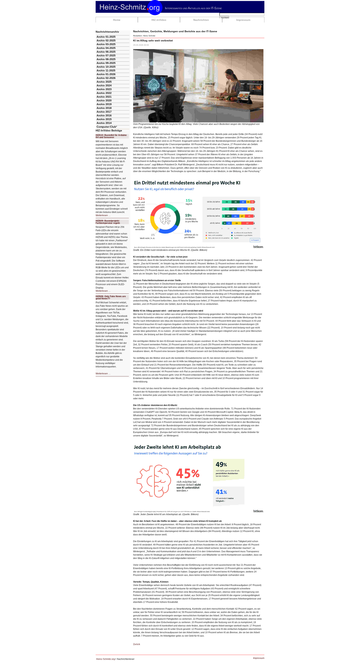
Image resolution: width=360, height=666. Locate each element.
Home (116, 19)
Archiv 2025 (104, 81)
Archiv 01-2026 (106, 74)
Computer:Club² (107, 126)
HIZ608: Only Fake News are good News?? (111, 297)
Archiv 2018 (104, 107)
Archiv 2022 (104, 92)
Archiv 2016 (104, 115)
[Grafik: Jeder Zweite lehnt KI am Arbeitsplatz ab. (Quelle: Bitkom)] (198, 478)
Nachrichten (201, 19)
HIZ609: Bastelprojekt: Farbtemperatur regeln (108, 222)
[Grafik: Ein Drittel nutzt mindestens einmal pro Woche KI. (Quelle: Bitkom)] (198, 213)
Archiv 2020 (104, 100)
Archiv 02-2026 (106, 77)
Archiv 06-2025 (106, 51)
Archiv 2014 (104, 122)
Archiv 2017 (104, 111)
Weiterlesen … (103, 215)
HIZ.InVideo (159, 19)
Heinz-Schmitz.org (105, 659)
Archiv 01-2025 (106, 36)
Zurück (136, 644)
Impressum (243, 19)
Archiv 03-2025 (106, 44)
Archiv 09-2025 (106, 62)
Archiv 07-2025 (106, 55)
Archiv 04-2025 (106, 47)
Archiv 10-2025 (106, 66)
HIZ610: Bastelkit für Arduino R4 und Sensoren (111, 136)
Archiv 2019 (104, 104)
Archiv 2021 (104, 96)
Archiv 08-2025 (106, 59)
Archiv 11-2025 (106, 70)
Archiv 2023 (104, 89)
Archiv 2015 (104, 119)
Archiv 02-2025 (106, 40)
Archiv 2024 (104, 85)
